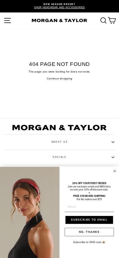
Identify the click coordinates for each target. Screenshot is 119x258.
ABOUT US (59, 142)
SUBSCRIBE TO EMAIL (89, 220)
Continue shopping (59, 78)
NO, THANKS (89, 232)
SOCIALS (59, 157)
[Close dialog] (114, 171)
